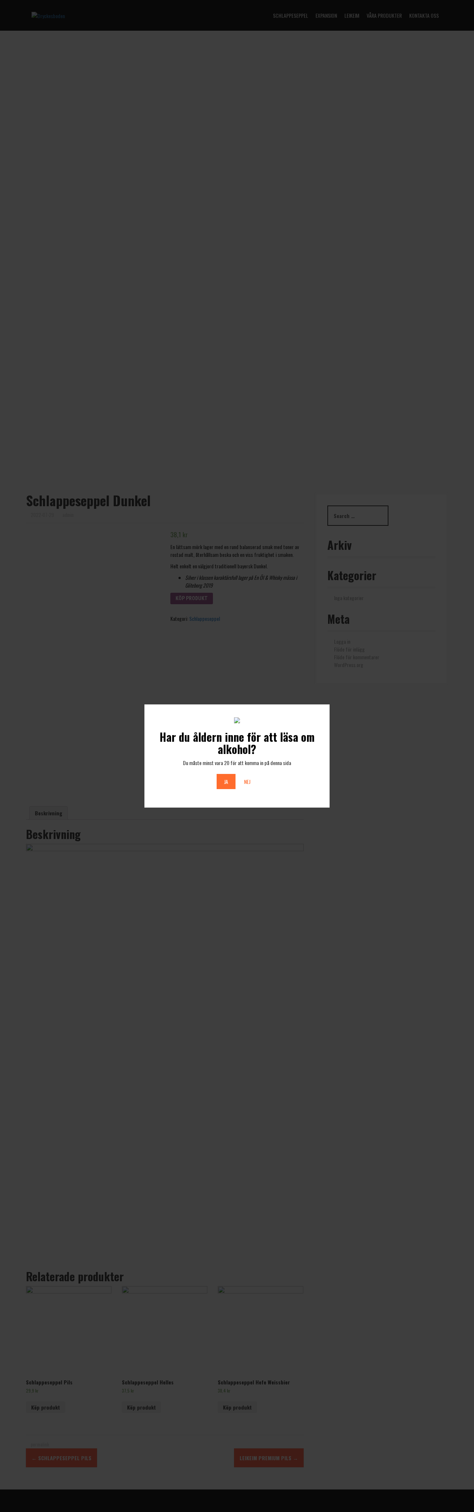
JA (226, 781)
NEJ (247, 781)
